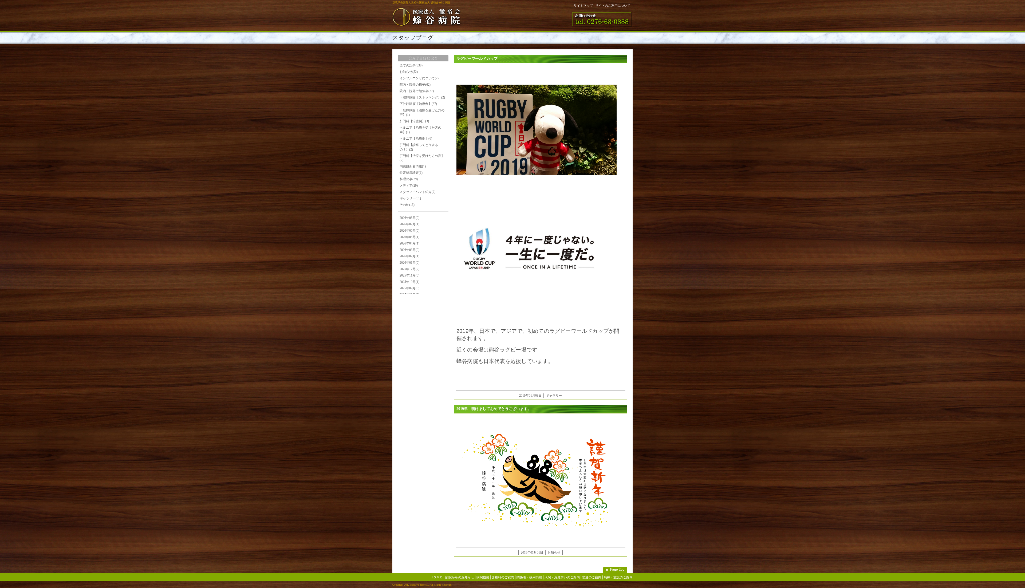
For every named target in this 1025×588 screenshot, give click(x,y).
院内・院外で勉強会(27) (417, 91)
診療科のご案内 (503, 577)
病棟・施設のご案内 (618, 577)
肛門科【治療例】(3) (414, 121)
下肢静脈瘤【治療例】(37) (418, 104)
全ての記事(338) (411, 65)
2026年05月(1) (409, 237)
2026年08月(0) (409, 218)
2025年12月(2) (409, 269)
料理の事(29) (409, 179)
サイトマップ (583, 5)
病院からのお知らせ (459, 577)
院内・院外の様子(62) (415, 84)
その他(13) (407, 205)
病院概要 (482, 577)
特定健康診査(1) (411, 173)
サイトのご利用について (612, 5)
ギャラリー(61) (410, 198)
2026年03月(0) (409, 250)
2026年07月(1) (409, 224)
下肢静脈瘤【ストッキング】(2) (422, 97)
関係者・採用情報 (529, 577)
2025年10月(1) (409, 282)
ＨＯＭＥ (436, 577)
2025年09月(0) (409, 288)
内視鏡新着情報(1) (413, 166)
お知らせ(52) (409, 72)
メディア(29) (409, 185)
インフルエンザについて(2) (419, 78)
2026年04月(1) (409, 243)
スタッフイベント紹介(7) (417, 192)
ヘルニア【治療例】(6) (416, 138)
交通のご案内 (591, 577)
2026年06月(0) (409, 230)
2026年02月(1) (409, 256)
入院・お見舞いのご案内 (562, 577)
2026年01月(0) (409, 263)
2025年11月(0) (409, 275)
